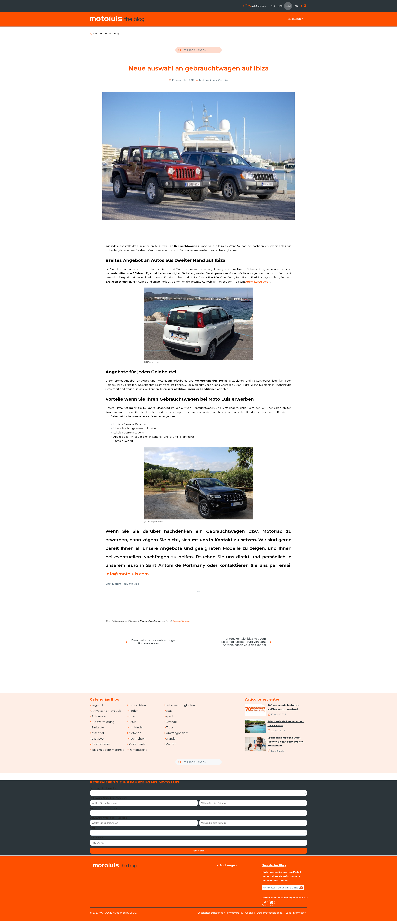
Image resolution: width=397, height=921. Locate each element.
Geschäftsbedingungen (211, 912)
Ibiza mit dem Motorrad (108, 750)
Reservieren (199, 850)
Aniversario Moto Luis (106, 710)
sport (169, 716)
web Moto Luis (258, 6)
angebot (97, 705)
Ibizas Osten (137, 705)
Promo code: (97, 837)
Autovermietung (103, 722)
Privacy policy (235, 912)
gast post (97, 738)
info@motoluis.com (127, 573)
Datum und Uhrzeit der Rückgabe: (108, 817)
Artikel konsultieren (257, 281)
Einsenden (179, 52)
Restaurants (137, 744)
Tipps (170, 727)
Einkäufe (97, 727)
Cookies (250, 912)
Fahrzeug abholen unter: (103, 788)
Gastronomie (100, 744)
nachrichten (137, 738)
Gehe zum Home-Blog (105, 33)
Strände (171, 722)
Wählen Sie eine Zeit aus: (103, 808)
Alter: (93, 827)
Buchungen (295, 19)
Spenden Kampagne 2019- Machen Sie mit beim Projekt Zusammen (285, 741)
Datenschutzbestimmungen (279, 897)
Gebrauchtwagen (181, 621)
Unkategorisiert (177, 733)
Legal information (295, 912)
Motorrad (135, 733)
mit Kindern (137, 727)
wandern (172, 738)
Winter (171, 744)
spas (169, 710)
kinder (133, 710)
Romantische (138, 750)
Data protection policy (270, 912)
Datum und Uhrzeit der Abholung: (108, 798)
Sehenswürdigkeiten (180, 705)
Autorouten (99, 716)
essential (97, 733)
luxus (132, 722)
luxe (132, 716)
